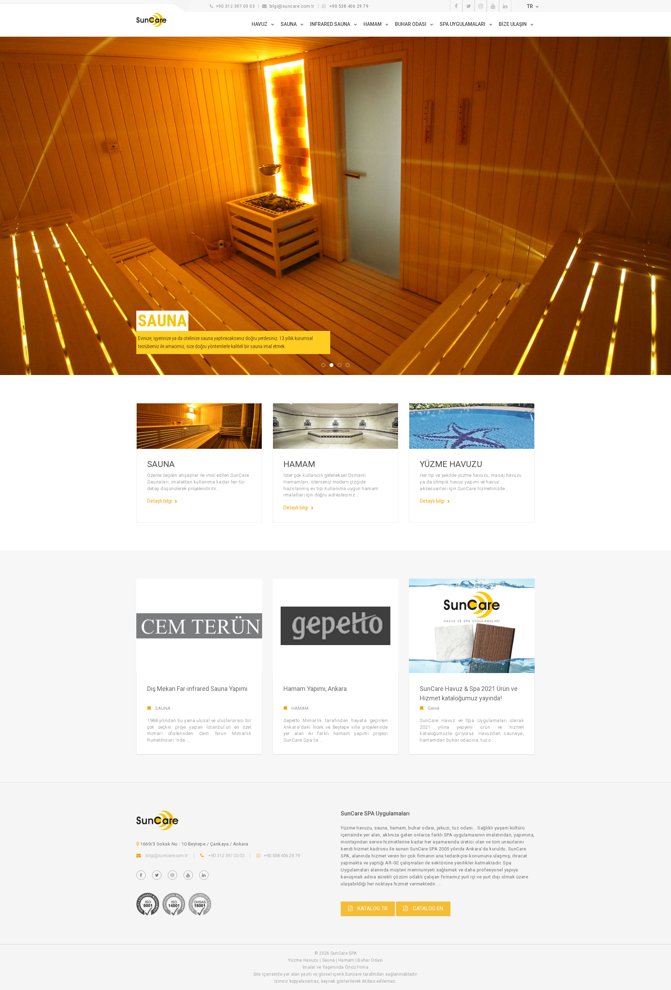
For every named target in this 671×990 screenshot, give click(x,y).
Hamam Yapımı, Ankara (315, 688)
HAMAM (300, 708)
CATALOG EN (427, 908)
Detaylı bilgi (159, 501)
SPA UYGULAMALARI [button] (463, 24)
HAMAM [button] (373, 24)
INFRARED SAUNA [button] (330, 24)
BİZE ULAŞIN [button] (513, 24)
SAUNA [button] (289, 24)
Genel (433, 708)
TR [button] (530, 6)
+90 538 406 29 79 (349, 6)
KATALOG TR (372, 908)
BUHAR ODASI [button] (411, 24)
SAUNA (163, 708)
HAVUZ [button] (260, 24)
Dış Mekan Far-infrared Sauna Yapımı (197, 688)
